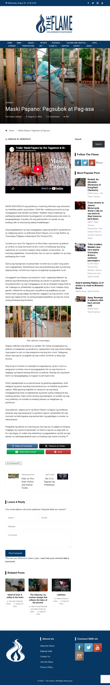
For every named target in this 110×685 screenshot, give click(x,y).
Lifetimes (61, 595)
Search (78, 139)
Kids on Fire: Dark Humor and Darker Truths (28, 481)
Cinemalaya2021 (14, 463)
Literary (9, 103)
